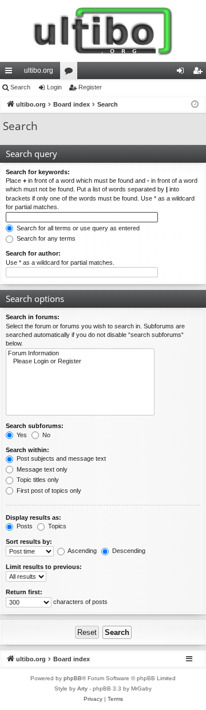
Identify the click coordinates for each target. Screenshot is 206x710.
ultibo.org (38, 70)
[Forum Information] (80, 354)
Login (54, 87)
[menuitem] (93, 699)
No (45, 435)
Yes (21, 435)
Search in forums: (33, 316)
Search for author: (33, 253)
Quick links (11, 72)
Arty (82, 688)
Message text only (41, 469)
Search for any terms (45, 238)
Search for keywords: (38, 171)
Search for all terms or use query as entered (77, 228)
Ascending (81, 550)
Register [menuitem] (199, 72)
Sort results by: (29, 541)
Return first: (24, 592)
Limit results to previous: (44, 566)
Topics (56, 526)
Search (20, 87)
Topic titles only (37, 479)
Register (90, 87)
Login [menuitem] (182, 72)
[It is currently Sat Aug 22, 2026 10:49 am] (195, 104)
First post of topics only (48, 490)
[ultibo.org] (103, 31)
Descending (127, 550)
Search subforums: (35, 425)
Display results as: (33, 517)
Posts (24, 526)
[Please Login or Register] (80, 362)
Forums (71, 72)
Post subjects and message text (60, 458)
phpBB (73, 678)
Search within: (27, 449)
